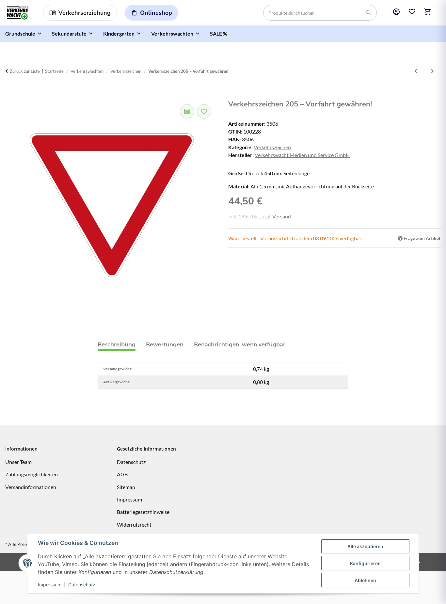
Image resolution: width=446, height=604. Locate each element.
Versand (281, 216)
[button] (396, 12)
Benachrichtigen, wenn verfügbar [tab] (239, 345)
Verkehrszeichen (272, 147)
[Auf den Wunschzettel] (204, 111)
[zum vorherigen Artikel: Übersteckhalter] (415, 71)
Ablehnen (365, 580)
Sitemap (126, 487)
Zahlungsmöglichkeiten (31, 474)
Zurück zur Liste (25, 71)
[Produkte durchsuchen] (368, 13)
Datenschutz (81, 584)
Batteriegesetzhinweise (143, 512)
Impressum (49, 584)
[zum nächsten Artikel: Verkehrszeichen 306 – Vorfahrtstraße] (432, 71)
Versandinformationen (30, 487)
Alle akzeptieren (365, 546)
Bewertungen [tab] (164, 345)
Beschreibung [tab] (116, 345)
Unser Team (18, 462)
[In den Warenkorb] (12, 94)
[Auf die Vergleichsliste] (187, 111)
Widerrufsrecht (134, 524)
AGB (122, 474)
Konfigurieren (365, 563)
